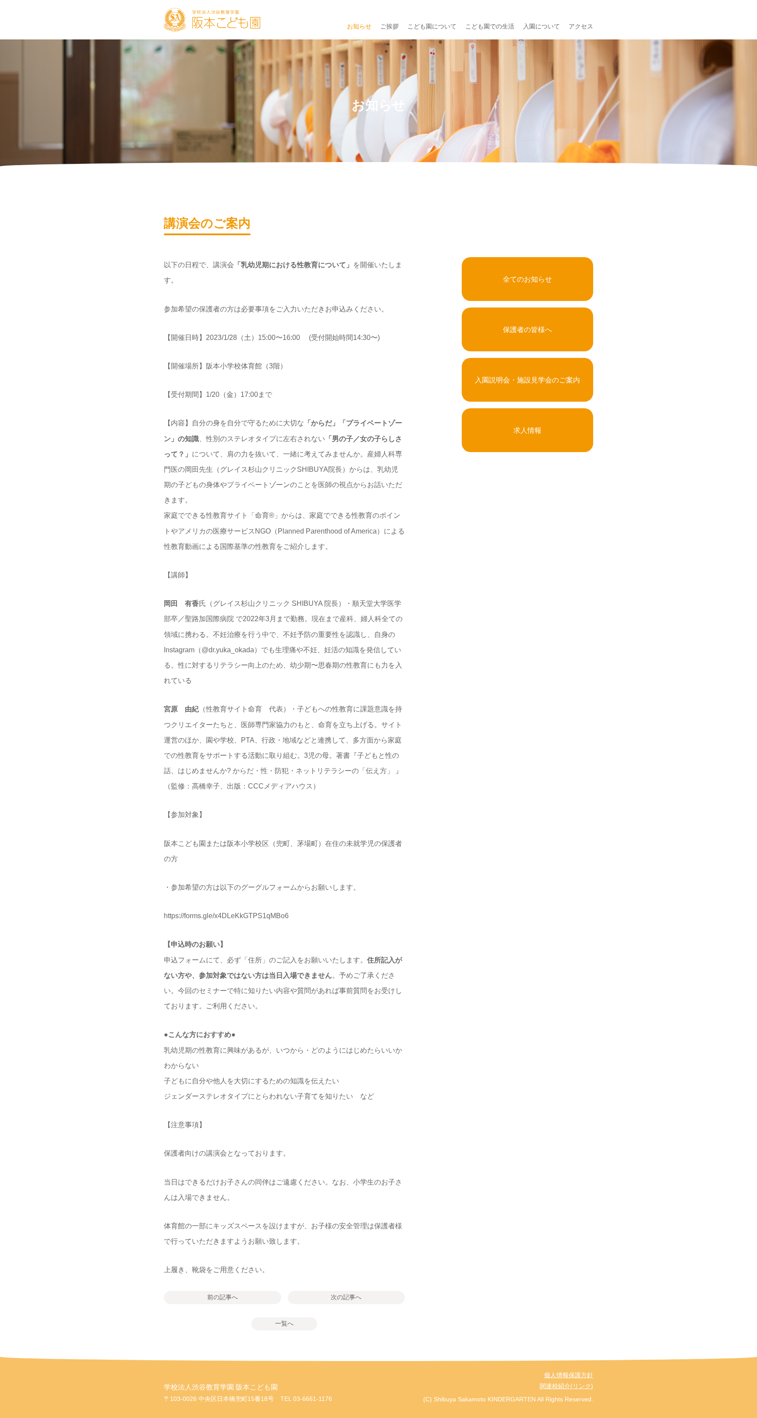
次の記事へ (346, 1297)
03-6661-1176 (312, 1398)
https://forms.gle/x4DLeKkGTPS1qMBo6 (226, 915)
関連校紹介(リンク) (566, 1386)
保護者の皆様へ (527, 329)
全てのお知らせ (527, 279)
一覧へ (284, 1323)
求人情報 (527, 430)
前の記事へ (222, 1297)
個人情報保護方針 (568, 1375)
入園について (541, 26)
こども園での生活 (489, 26)
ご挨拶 (389, 26)
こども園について (431, 26)
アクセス (581, 26)
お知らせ (359, 26)
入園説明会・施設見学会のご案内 (527, 380)
